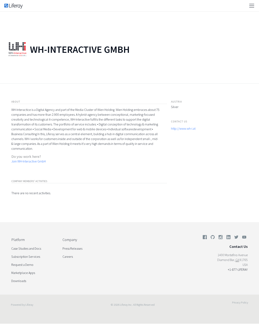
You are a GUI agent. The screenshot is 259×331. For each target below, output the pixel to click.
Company (70, 239)
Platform (18, 239)
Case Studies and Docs (26, 248)
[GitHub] (212, 238)
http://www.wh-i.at (183, 128)
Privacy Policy (240, 302)
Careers (68, 257)
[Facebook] (204, 238)
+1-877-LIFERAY (238, 269)
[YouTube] (243, 238)
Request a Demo (22, 265)
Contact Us (238, 246)
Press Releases (72, 248)
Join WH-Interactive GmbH (28, 161)
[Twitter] (236, 238)
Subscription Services (25, 257)
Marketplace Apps (23, 273)
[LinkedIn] (228, 238)
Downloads (18, 281)
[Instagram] (220, 238)
